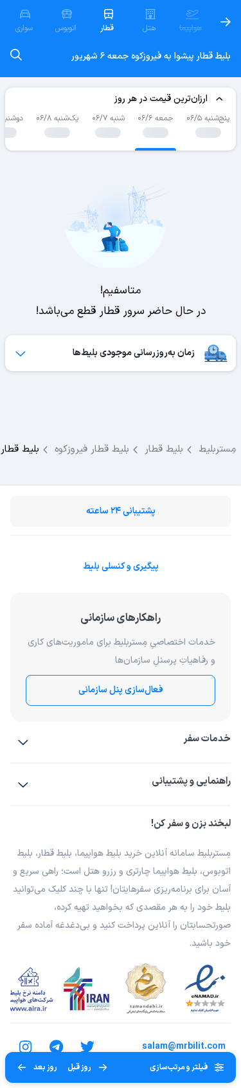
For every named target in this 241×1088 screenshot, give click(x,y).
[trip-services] (23, 742)
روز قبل (79, 1067)
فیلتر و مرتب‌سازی (179, 1067)
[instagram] (25, 1046)
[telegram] (56, 1046)
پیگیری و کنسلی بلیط (121, 566)
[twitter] (87, 1046)
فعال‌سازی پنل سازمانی (120, 690)
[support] (23, 784)
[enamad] (205, 989)
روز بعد (45, 1067)
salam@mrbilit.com (184, 1046)
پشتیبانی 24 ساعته (121, 511)
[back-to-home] (225, 22)
